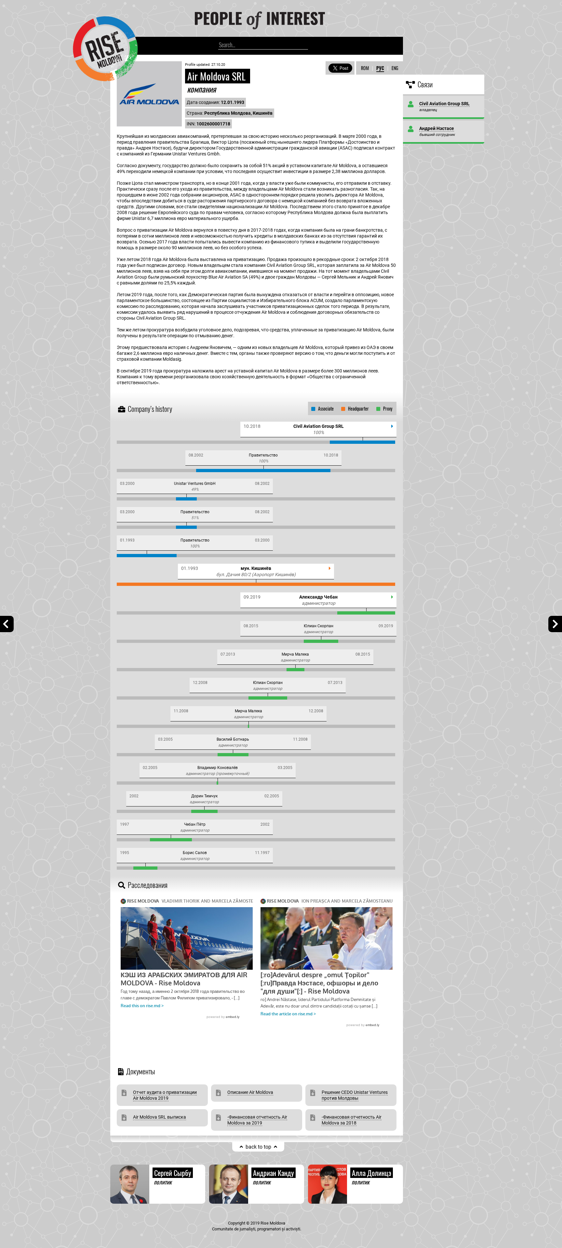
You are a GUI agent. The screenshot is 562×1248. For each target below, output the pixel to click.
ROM (365, 68)
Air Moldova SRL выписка (159, 1117)
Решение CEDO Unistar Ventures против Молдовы (355, 1095)
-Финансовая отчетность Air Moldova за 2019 (257, 1119)
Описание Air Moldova (250, 1092)
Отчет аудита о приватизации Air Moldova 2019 (165, 1095)
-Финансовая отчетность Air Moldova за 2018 (351, 1119)
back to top (258, 1147)
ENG (395, 68)
